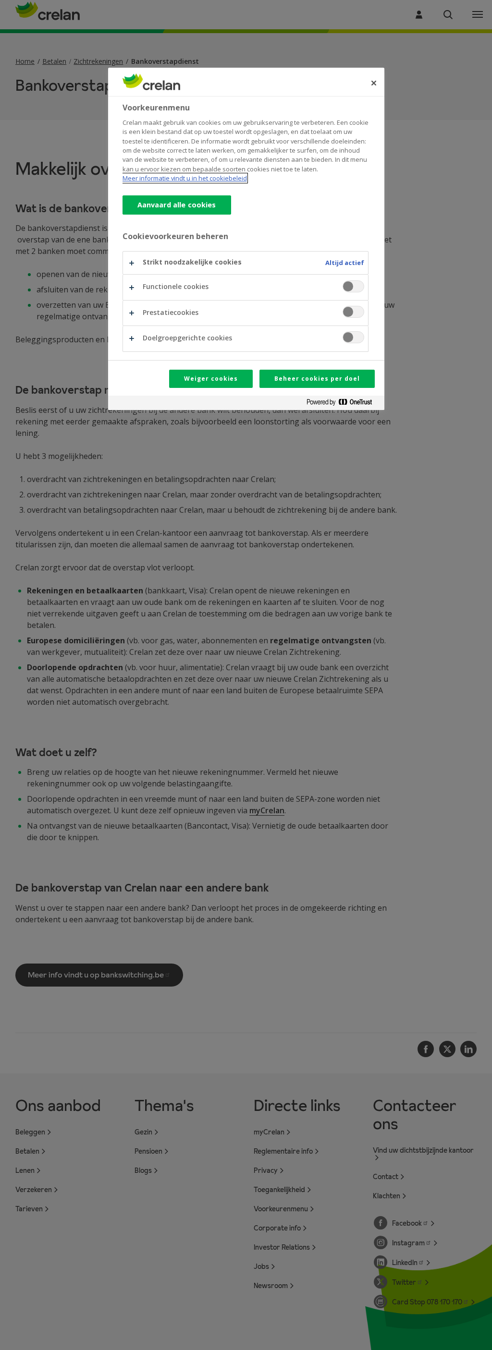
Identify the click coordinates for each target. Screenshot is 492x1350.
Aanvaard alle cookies (176, 204)
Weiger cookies (211, 378)
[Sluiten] (373, 83)
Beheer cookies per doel (316, 378)
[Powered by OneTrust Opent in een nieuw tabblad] (343, 404)
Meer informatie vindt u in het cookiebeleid (185, 178)
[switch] (353, 286)
